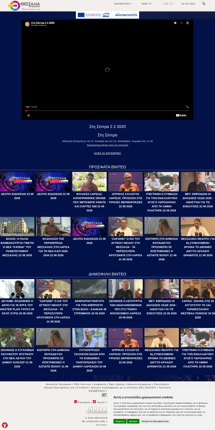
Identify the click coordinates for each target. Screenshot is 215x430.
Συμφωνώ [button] (120, 421)
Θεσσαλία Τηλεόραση (59, 384)
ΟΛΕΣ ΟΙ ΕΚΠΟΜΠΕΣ (107, 153)
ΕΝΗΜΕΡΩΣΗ (122, 3)
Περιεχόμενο (161, 384)
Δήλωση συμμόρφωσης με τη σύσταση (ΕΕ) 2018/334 (123, 388)
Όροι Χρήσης (117, 384)
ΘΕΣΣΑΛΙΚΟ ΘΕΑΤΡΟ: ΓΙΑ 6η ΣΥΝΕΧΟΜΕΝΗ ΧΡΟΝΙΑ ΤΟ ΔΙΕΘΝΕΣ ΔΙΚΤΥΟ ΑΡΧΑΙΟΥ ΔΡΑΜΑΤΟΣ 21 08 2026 (198, 247)
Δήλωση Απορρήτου (139, 384)
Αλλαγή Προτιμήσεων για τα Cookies (66, 388)
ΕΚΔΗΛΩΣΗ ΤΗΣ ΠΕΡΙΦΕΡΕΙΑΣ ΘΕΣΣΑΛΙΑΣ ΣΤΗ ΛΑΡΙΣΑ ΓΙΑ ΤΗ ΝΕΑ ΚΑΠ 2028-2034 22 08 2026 (53, 247)
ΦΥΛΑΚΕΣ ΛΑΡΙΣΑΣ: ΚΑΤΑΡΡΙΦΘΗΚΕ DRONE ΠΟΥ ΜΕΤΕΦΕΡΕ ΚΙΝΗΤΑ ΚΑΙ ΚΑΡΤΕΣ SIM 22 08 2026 (89, 202)
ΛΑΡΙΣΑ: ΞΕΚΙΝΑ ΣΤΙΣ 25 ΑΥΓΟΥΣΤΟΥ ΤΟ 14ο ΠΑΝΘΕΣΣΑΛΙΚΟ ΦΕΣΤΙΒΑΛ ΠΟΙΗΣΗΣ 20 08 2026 (198, 309)
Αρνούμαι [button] (133, 421)
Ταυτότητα (165, 388)
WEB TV (147, 3)
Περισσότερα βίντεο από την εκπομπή (107, 145)
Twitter (100, 402)
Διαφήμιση (100, 384)
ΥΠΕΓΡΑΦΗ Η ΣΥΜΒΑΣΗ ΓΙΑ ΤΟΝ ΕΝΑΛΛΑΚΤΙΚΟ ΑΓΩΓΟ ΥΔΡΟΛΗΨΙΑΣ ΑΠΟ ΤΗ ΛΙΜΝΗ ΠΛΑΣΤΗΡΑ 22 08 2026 (162, 202)
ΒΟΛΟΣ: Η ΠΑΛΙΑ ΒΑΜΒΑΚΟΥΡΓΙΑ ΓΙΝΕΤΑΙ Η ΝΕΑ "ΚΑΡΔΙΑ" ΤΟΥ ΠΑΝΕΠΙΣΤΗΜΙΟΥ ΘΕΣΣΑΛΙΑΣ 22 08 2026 (17, 247)
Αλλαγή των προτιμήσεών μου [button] (155, 421)
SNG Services (82, 384)
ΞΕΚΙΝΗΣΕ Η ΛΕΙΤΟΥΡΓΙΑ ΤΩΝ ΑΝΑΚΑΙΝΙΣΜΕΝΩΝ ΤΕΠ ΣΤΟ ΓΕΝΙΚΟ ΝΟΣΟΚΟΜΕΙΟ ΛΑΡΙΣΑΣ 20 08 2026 (125, 309)
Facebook (83, 402)
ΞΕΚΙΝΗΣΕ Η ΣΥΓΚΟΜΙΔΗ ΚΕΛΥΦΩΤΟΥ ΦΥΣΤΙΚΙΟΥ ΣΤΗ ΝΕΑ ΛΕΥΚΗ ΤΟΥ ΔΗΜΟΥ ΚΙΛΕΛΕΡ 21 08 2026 (17, 358)
